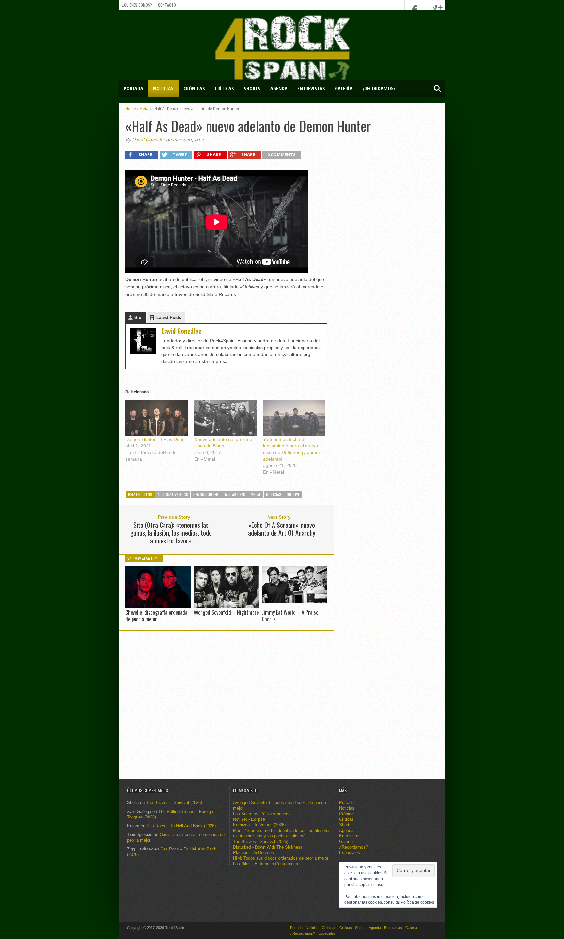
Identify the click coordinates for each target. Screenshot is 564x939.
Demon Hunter (205, 494)
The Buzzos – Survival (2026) (174, 802)
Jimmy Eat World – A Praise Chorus (290, 615)
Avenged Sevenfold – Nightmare (226, 612)
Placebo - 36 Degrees (253, 852)
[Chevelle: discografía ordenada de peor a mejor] (158, 606)
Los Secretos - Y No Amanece (261, 813)
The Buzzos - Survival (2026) (260, 841)
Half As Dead (234, 494)
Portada (133, 88)
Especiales (136, 104)
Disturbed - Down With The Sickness (268, 847)
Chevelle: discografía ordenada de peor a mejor (156, 615)
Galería (343, 88)
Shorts (252, 88)
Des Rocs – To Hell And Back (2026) (181, 825)
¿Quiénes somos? (137, 5)
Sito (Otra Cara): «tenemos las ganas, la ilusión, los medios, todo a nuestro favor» (171, 532)
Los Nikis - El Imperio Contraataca (265, 863)
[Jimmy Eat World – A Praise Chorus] (294, 601)
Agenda (279, 88)
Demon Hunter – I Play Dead (155, 439)
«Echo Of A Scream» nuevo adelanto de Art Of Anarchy (281, 529)
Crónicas (194, 88)
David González (148, 139)
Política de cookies (417, 902)
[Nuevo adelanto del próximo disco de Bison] (225, 418)
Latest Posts (168, 317)
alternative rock (173, 494)
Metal (256, 494)
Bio (137, 317)
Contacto (167, 5)
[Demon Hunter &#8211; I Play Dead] (156, 418)
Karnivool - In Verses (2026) (259, 824)
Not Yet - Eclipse (249, 819)
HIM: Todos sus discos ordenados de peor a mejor (280, 858)
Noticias (163, 88)
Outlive (293, 494)
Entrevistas (311, 88)
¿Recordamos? (379, 88)
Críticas (224, 88)
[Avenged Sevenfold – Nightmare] (226, 606)
